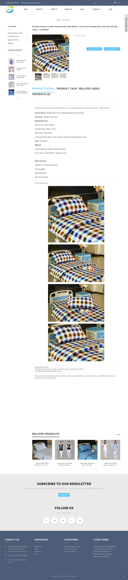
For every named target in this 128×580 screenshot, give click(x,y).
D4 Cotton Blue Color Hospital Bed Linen (22, 92)
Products (39, 9)
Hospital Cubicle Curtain (15, 33)
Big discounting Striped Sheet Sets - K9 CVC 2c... (42, 464)
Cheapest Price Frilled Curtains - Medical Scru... (110, 464)
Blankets (10, 43)
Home (26, 9)
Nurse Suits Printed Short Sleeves (22, 84)
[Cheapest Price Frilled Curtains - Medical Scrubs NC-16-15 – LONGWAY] (110, 450)
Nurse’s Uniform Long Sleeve (21, 76)
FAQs (110, 9)
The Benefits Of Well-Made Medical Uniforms (48, 371)
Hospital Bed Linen (13, 36)
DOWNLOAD (68, 9)
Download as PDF (113, 49)
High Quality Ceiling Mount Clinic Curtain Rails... (87, 464)
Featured (66, 20)
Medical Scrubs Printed (21, 68)
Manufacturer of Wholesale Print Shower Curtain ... (64, 464)
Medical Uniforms (13, 40)
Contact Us (96, 9)
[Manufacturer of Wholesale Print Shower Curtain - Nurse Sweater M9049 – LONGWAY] (65, 450)
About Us (54, 9)
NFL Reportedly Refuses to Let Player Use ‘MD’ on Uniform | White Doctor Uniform (59, 369)
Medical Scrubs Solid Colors (21, 61)
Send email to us (95, 49)
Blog (82, 9)
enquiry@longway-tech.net (32, 3)
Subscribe (64, 495)
